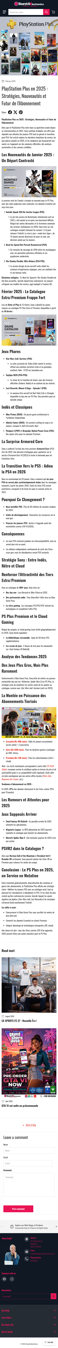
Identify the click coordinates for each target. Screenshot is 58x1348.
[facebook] (4, 1279)
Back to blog (30, 1124)
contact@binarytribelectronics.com (42, 1253)
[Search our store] (46, 12)
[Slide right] (56, 1226)
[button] (4, 12)
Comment (7, 1170)
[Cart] (53, 12)
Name (5, 1144)
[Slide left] (1, 1226)
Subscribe (53, 1296)
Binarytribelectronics (32, 1344)
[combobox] (29, 12)
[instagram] (12, 1279)
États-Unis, (47, 776)
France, (16, 779)
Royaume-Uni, (7, 779)
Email (5, 1157)
